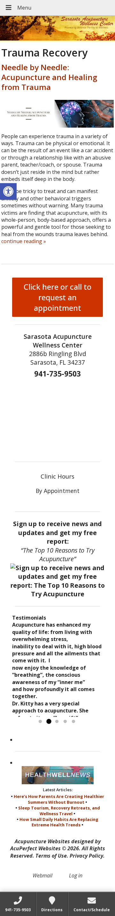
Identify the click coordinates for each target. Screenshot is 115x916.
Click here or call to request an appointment (57, 297)
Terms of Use (51, 855)
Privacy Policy (86, 855)
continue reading (23, 241)
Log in (75, 875)
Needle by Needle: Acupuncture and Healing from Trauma (49, 77)
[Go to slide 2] (48, 722)
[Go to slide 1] (40, 722)
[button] (8, 191)
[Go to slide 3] (57, 722)
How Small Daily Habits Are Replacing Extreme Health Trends (58, 822)
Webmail (42, 875)
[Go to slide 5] (73, 722)
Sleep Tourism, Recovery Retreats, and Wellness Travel (59, 810)
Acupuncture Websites (42, 841)
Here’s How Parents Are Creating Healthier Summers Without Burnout (59, 799)
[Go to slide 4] (65, 722)
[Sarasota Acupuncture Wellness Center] (57, 29)
